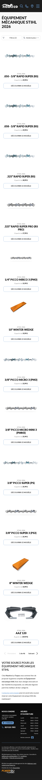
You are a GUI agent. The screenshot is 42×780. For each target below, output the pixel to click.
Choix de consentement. (16, 758)
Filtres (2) (13, 38)
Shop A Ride (16, 768)
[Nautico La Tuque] (10, 6)
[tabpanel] (29, 725)
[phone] (27, 6)
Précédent (12, 653)
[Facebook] (32, 737)
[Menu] (37, 6)
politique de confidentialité (9, 756)
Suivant (31, 653)
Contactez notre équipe (10, 693)
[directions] (32, 6)
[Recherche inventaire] (21, 6)
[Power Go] (21, 771)
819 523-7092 (10, 727)
